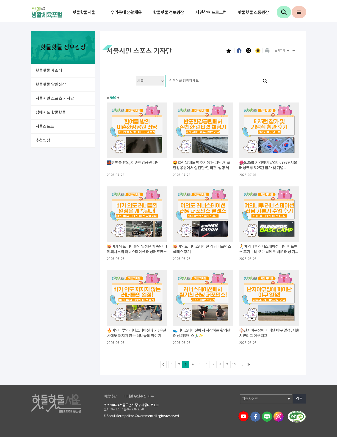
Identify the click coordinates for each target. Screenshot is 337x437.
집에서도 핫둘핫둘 (51, 112)
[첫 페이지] (157, 364)
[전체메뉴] (299, 12)
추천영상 (43, 140)
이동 (299, 399)
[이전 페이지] (163, 364)
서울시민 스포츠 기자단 (55, 98)
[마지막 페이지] (248, 364)
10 (233, 364)
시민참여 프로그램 (211, 12)
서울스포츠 (45, 126)
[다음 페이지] (242, 364)
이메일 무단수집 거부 (138, 396)
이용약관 (110, 396)
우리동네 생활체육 (126, 12)
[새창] (296, 416)
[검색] (284, 12)
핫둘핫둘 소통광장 (253, 12)
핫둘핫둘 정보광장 (168, 12)
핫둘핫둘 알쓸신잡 (51, 84)
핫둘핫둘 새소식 (49, 70)
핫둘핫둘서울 (83, 12)
